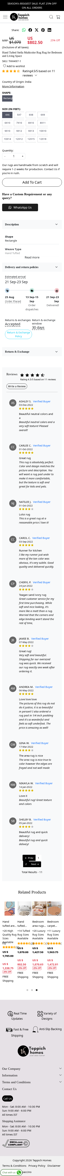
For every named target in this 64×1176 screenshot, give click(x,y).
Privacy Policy (36, 1165)
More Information (13, 86)
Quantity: (8, 150)
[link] (51, 17)
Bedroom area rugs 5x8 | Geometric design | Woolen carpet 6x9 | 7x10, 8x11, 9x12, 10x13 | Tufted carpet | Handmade (39, 924)
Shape (9, 236)
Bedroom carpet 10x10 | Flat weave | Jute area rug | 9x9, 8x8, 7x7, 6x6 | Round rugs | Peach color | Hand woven (54, 924)
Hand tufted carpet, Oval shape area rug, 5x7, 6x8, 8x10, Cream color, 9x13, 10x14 (24, 924)
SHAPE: (6, 92)
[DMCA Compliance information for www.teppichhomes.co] (16, 1143)
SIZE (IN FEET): (11, 109)
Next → (35, 864)
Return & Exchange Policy (18, 334)
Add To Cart (32, 182)
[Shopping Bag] (57, 16)
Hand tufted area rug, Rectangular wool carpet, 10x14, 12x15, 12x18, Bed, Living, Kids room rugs (9, 924)
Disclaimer (53, 1165)
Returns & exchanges (18, 320)
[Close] (60, 4)
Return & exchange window (43, 321)
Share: (15, 30)
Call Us (7, 1098)
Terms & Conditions (14, 1165)
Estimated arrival (15, 276)
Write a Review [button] (17, 386)
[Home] (20, 16)
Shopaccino (24, 1172)
